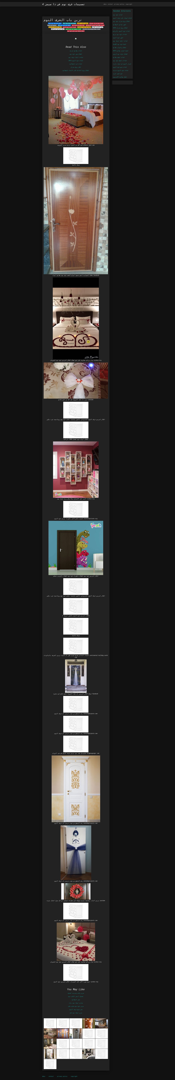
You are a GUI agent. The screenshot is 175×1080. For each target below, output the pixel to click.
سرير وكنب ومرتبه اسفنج (76, 993)
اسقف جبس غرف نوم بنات (69, 23)
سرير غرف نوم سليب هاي (75, 1006)
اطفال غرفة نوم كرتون (120, 54)
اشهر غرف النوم (118, 37)
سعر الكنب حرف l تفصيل (75, 996)
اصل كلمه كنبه (117, 74)
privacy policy (119, 4)
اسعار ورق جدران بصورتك (96, 23)
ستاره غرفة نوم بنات (76, 1003)
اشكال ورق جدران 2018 (120, 28)
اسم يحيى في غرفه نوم (78, 25)
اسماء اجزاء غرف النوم (69, 27)
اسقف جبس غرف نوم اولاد (54, 23)
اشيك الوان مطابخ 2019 (120, 51)
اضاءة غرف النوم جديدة (120, 70)
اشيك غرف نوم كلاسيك (119, 44)
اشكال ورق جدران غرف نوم (121, 21)
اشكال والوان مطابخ (119, 47)
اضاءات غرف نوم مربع (120, 34)
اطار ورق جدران (76, 67)
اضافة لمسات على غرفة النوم (122, 18)
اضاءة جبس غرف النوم (120, 67)
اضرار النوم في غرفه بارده (122, 64)
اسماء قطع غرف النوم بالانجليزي (95, 25)
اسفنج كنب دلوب (52, 25)
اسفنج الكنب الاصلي (82, 23)
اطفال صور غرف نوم (76, 54)
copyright (129, 4)
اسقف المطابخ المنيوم (55, 27)
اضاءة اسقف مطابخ (119, 57)
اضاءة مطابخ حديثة (76, 51)
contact (110, 4)
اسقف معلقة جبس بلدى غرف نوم (75, 31)
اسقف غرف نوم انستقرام (84, 27)
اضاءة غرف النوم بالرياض (121, 31)
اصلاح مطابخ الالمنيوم (120, 77)
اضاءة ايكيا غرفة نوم (76, 57)
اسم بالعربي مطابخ (97, 27)
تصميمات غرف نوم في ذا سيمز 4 (63, 4)
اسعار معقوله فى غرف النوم (73, 29)
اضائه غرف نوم (117, 15)
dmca (105, 4)
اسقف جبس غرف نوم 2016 (57, 29)
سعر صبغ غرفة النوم (75, 1009)
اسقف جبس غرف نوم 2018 (64, 25)
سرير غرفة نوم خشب (76, 1013)
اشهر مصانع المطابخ (119, 24)
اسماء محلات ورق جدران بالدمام (91, 29)
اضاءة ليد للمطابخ (76, 64)
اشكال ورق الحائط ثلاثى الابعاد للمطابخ (76, 70)
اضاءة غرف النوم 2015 (76, 60)
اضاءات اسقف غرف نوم (120, 60)
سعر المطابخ (76, 999)
